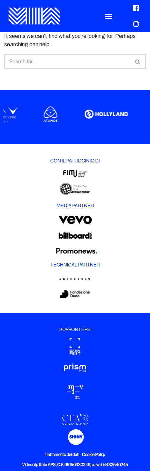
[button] (108, 16)
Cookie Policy (94, 455)
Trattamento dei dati (62, 455)
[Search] (138, 61)
